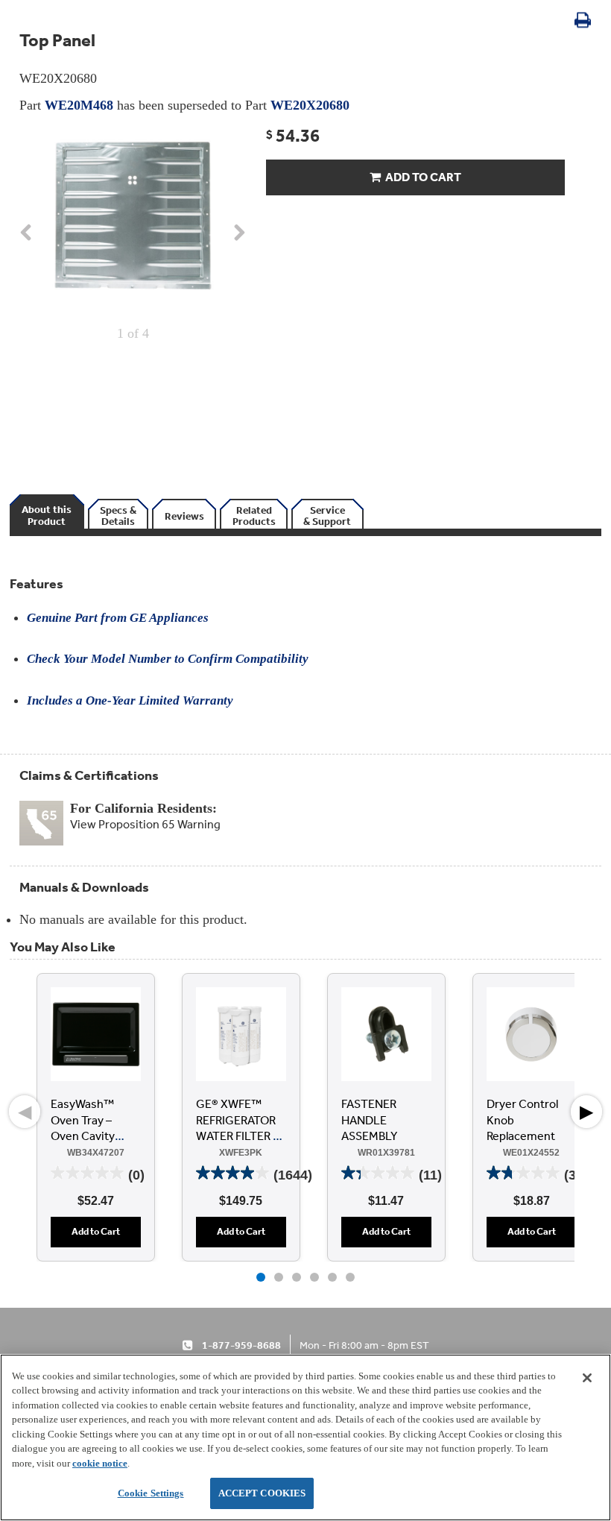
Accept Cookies (262, 1493)
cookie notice (99, 1463)
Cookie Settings (151, 1493)
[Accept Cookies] (587, 1377)
